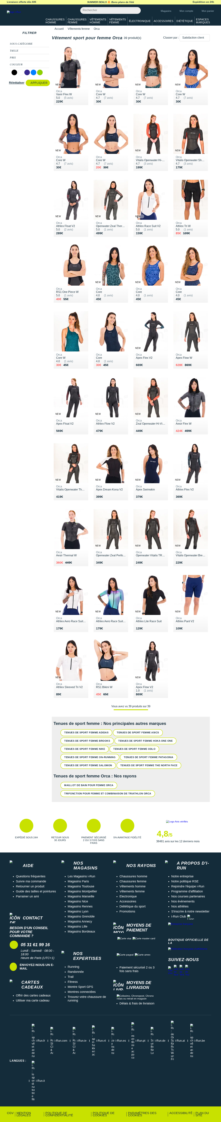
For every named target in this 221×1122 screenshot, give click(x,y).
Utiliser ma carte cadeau (32, 1000)
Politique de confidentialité (59, 1114)
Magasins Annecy (80, 921)
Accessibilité (181, 1113)
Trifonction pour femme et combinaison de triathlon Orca (107, 793)
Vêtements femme (79, 28)
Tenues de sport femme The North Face (148, 765)
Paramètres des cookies (142, 1114)
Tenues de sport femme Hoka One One (145, 740)
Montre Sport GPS (80, 987)
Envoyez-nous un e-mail (37, 966)
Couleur (16, 64)
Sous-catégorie (21, 43)
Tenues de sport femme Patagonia (148, 757)
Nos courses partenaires (188, 896)
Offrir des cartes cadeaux (33, 995)
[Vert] (40, 72)
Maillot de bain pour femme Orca (88, 785)
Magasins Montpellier (82, 891)
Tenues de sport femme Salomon (88, 765)
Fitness (73, 982)
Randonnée (76, 971)
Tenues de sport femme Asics (138, 732)
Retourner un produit (30, 886)
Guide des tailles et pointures (36, 891)
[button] (26, 831)
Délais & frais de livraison (136, 1003)
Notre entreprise (182, 876)
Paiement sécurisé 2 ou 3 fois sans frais (137, 969)
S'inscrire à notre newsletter (190, 911)
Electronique (128, 896)
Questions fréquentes (30, 876)
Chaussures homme (133, 876)
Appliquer (39, 82)
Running (73, 966)
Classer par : (171, 37)
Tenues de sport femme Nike (84, 749)
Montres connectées (82, 992)
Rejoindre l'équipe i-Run (187, 886)
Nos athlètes (180, 906)
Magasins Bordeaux (81, 931)
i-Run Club (178, 916)
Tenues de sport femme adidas (86, 732)
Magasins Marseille (81, 896)
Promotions (127, 911)
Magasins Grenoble (81, 916)
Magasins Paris (78, 881)
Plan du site (202, 1114)
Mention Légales (24, 1114)
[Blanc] (20, 72)
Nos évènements (183, 901)
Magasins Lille (77, 926)
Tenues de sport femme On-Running (90, 757)
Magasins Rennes (80, 906)
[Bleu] (33, 72)
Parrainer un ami (27, 896)
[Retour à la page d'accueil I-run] (23, 16)
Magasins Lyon (78, 911)
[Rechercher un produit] (136, 10)
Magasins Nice (78, 901)
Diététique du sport (132, 906)
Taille (14, 50)
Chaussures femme (132, 881)
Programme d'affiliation (187, 891)
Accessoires (127, 901)
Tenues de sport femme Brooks (87, 740)
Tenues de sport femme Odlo (134, 749)
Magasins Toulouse (81, 886)
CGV (10, 1113)
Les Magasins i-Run (81, 876)
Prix (13, 57)
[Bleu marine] (27, 72)
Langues (18, 1060)
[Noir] (14, 72)
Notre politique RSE (185, 881)
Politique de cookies (103, 1114)
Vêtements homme (132, 886)
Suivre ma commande (31, 881)
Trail (71, 977)
